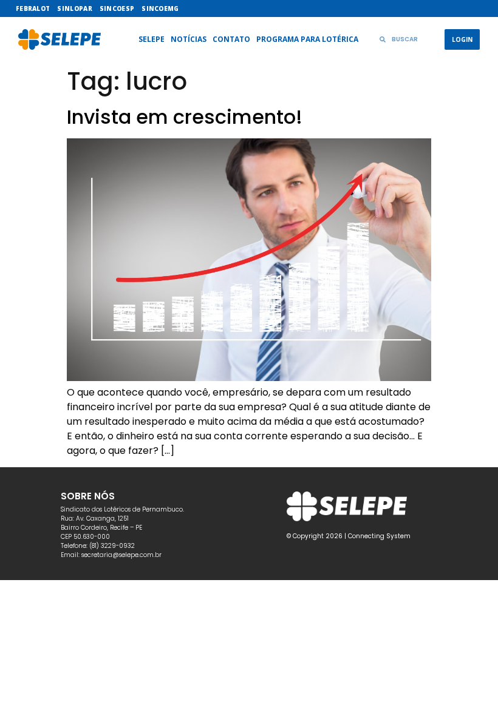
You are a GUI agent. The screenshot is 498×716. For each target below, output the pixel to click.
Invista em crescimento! (184, 116)
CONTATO (231, 39)
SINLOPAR (74, 8)
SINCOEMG (160, 8)
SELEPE (151, 39)
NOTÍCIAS (188, 39)
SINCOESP (117, 8)
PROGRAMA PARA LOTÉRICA (307, 39)
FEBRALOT (33, 8)
